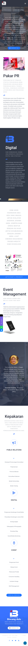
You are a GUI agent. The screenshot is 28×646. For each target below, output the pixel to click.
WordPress (19, 637)
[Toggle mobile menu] (25, 3)
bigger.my (19, 635)
